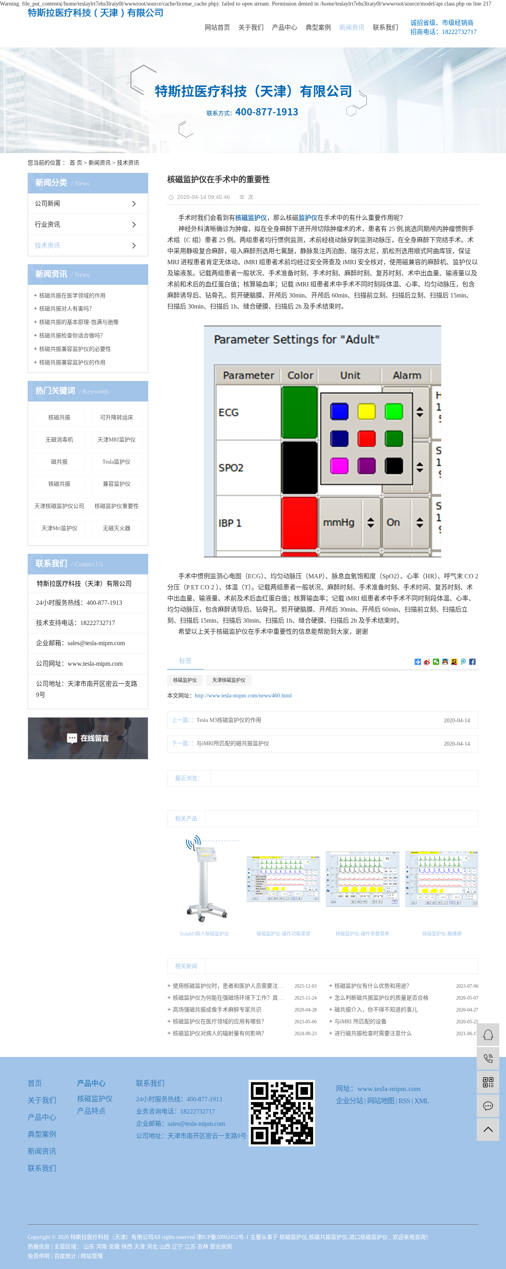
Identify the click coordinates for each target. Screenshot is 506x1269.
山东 (89, 1247)
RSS (404, 1101)
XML (421, 1101)
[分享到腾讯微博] (463, 662)
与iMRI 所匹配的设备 (360, 1022)
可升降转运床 (116, 417)
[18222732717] (488, 1058)
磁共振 (59, 462)
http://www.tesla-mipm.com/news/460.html (243, 696)
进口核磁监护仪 (368, 1237)
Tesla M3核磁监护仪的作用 (228, 720)
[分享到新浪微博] (427, 662)
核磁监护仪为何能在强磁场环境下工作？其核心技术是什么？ (245, 998)
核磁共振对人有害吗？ (66, 309)
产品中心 (284, 27)
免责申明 (39, 1256)
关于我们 (251, 27)
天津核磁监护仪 (228, 680)
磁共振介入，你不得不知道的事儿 (375, 1010)
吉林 (203, 1247)
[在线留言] (488, 1106)
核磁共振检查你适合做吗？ (72, 336)
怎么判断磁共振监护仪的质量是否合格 (381, 998)
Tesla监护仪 (116, 462)
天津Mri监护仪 (59, 528)
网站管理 (92, 1256)
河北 (153, 1247)
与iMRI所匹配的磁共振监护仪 (232, 743)
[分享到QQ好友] (445, 662)
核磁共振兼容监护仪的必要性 (75, 349)
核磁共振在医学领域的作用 (72, 296)
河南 (102, 1247)
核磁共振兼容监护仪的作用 (72, 363)
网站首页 (217, 27)
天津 (140, 1247)
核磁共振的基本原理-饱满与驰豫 (79, 322)
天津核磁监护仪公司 (59, 506)
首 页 (76, 163)
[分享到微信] (436, 662)
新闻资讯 (351, 27)
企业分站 (349, 1101)
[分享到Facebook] (472, 662)
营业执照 (221, 1247)
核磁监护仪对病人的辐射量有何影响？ (220, 1033)
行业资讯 (47, 224)
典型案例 (318, 27)
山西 (165, 1247)
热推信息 (39, 1247)
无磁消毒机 (59, 440)
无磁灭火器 (116, 528)
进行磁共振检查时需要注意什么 (373, 1033)
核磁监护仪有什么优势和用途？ (373, 986)
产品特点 (91, 1111)
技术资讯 (128, 163)
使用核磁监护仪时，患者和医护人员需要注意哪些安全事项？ (245, 986)
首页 (35, 1083)
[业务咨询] (488, 1034)
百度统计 (65, 1256)
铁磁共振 (59, 484)
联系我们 (385, 27)
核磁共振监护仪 (328, 1237)
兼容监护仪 (116, 484)
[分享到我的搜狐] (454, 662)
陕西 (127, 1247)
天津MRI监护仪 (117, 440)
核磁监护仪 (185, 680)
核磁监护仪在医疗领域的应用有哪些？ (220, 1022)
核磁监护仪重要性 (116, 506)
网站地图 (381, 1101)
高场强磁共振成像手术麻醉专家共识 (217, 1010)
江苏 (191, 1247)
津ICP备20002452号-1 (222, 1237)
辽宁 (178, 1247)
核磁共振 (59, 417)
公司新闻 (47, 203)
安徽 (115, 1247)
